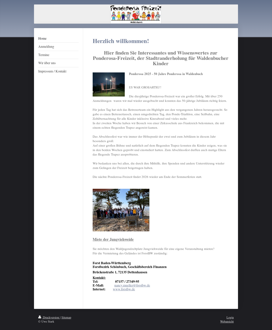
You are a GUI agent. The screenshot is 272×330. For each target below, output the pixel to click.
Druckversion (51, 317)
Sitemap (66, 317)
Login (230, 317)
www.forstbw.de (124, 289)
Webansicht (227, 321)
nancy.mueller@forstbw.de (132, 285)
